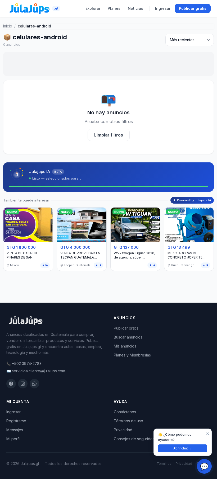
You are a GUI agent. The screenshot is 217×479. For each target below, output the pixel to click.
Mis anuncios (125, 346)
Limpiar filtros (108, 135)
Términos (164, 464)
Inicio (7, 26)
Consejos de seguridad (134, 438)
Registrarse (16, 421)
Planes (114, 8)
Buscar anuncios (128, 337)
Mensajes (14, 430)
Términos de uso (128, 421)
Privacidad (123, 430)
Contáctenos (125, 412)
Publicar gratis (192, 8)
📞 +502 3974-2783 (24, 363)
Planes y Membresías (132, 355)
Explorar (92, 8)
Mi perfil (13, 438)
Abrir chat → (182, 448)
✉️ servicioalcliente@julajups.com (35, 371)
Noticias (135, 8)
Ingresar (162, 8)
